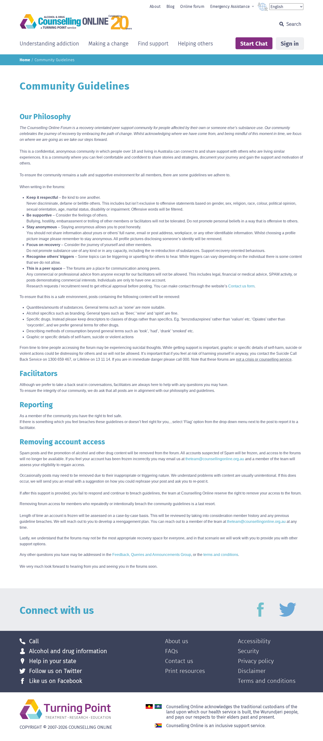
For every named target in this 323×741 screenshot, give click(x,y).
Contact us (179, 661)
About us (176, 641)
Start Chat (254, 43)
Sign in (290, 43)
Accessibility (254, 641)
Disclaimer (252, 671)
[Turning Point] (65, 709)
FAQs (171, 651)
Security (248, 651)
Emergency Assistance (230, 6)
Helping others (195, 44)
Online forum (192, 6)
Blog (170, 6)
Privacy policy (256, 661)
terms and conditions (220, 555)
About (155, 6)
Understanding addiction (49, 44)
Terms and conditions (267, 681)
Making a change (108, 44)
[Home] (125, 22)
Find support (153, 44)
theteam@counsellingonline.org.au (214, 459)
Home (25, 59)
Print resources (185, 671)
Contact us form (241, 286)
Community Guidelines (54, 60)
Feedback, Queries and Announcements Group (151, 555)
